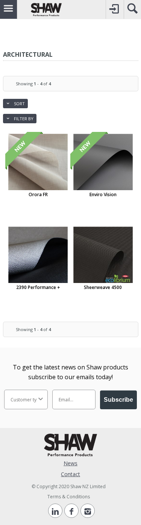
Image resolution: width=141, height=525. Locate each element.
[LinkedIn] (55, 511)
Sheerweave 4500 (103, 287)
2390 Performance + (38, 287)
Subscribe (118, 399)
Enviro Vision (103, 194)
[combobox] (24, 399)
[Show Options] (40, 399)
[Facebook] (71, 511)
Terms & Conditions (68, 496)
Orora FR (38, 194)
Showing (33, 83)
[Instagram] (87, 511)
